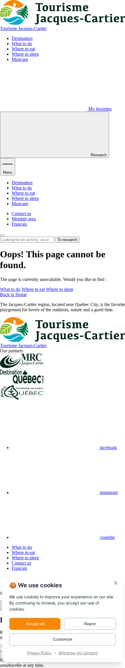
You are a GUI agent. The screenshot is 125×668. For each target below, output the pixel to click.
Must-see (20, 59)
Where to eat (23, 48)
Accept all (35, 623)
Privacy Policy (39, 653)
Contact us (21, 213)
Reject (90, 623)
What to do (22, 43)
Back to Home (13, 294)
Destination (22, 38)
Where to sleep (25, 54)
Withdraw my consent (78, 653)
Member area (24, 218)
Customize (62, 639)
